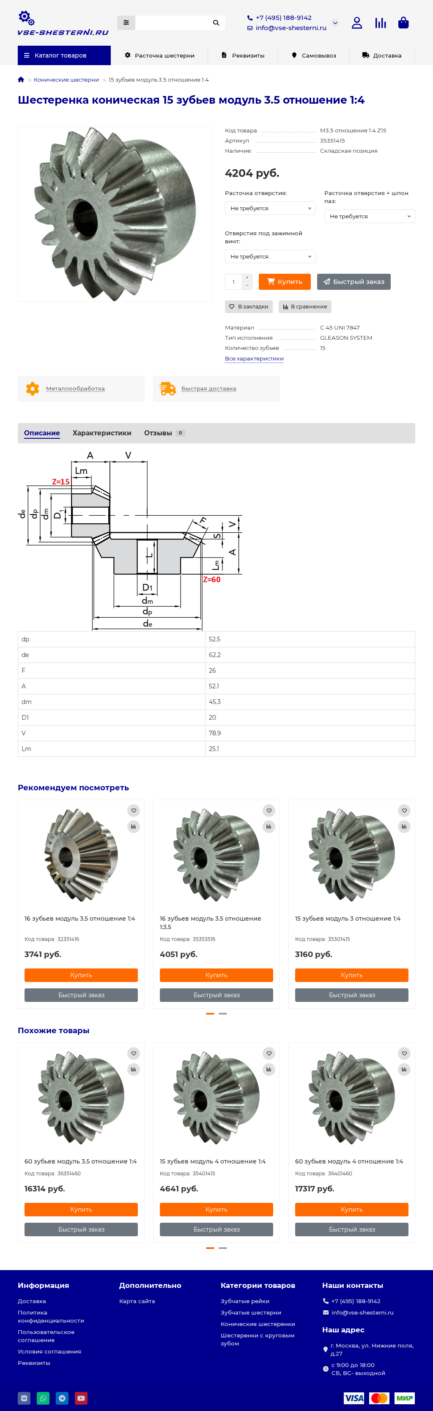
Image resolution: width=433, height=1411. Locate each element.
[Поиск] (216, 23)
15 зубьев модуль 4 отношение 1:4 (213, 1161)
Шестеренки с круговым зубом (258, 1339)
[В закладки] (133, 810)
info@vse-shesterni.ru (291, 28)
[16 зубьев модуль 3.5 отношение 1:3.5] (216, 855)
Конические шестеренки (258, 1323)
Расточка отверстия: (256, 193)
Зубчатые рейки (245, 1301)
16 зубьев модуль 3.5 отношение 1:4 (80, 918)
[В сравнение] (133, 826)
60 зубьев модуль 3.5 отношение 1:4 (81, 1161)
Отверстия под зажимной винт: (263, 237)
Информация (43, 1285)
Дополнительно (150, 1285)
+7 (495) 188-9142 (284, 18)
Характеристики (102, 433)
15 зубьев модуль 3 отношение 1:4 (347, 918)
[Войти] (357, 23)
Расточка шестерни (165, 55)
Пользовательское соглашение (46, 1335)
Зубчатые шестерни (251, 1312)
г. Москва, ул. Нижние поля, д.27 (372, 1349)
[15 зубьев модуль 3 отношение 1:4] (351, 855)
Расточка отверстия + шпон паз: (366, 197)
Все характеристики (254, 358)
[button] (18, 903)
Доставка (387, 55)
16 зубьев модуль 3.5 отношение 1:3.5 (210, 923)
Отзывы (163, 433)
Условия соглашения (49, 1351)
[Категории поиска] (126, 23)
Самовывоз (319, 55)
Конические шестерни (66, 79)
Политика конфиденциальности (51, 1316)
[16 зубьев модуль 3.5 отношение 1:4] (81, 855)
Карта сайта (137, 1301)
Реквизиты (248, 55)
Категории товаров (258, 1285)
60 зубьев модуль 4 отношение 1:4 (349, 1161)
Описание (42, 433)
